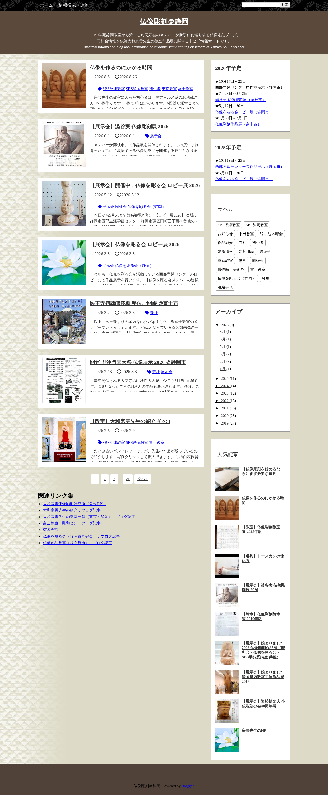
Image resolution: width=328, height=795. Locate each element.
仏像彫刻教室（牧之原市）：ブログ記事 (77, 543)
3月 (223, 354)
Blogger (188, 786)
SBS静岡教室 (137, 89)
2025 (225, 378)
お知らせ (225, 234)
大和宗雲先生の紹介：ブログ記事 (72, 510)
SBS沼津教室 (114, 89)
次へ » (142, 479)
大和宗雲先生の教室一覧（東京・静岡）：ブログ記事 (89, 517)
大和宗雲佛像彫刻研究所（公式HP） (74, 504)
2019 (225, 423)
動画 (242, 261)
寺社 (154, 313)
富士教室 (185, 89)
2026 (225, 325)
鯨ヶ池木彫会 (271, 234)
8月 (223, 331)
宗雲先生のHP (254, 730)
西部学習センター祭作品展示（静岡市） (249, 167)
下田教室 (246, 234)
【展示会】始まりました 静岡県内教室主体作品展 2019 (263, 676)
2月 (223, 361)
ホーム (46, 5)
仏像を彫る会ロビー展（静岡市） (244, 112)
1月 (223, 369)
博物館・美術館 (231, 269)
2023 (225, 393)
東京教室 (169, 89)
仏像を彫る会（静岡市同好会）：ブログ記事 (81, 536)
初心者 (155, 89)
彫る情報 (225, 251)
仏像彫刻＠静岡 (164, 21)
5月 (223, 347)
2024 (225, 386)
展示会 (156, 136)
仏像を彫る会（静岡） (147, 207)
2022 (225, 401)
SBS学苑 (50, 530)
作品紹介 (225, 243)
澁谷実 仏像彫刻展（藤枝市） (240, 100)
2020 (225, 416)
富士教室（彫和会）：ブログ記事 (72, 523)
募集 (265, 278)
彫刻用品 (246, 251)
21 (128, 479)
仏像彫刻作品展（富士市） (238, 124)
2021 (225, 408)
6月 (223, 339)
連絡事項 (225, 287)
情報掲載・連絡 (74, 5)
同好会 (121, 207)
